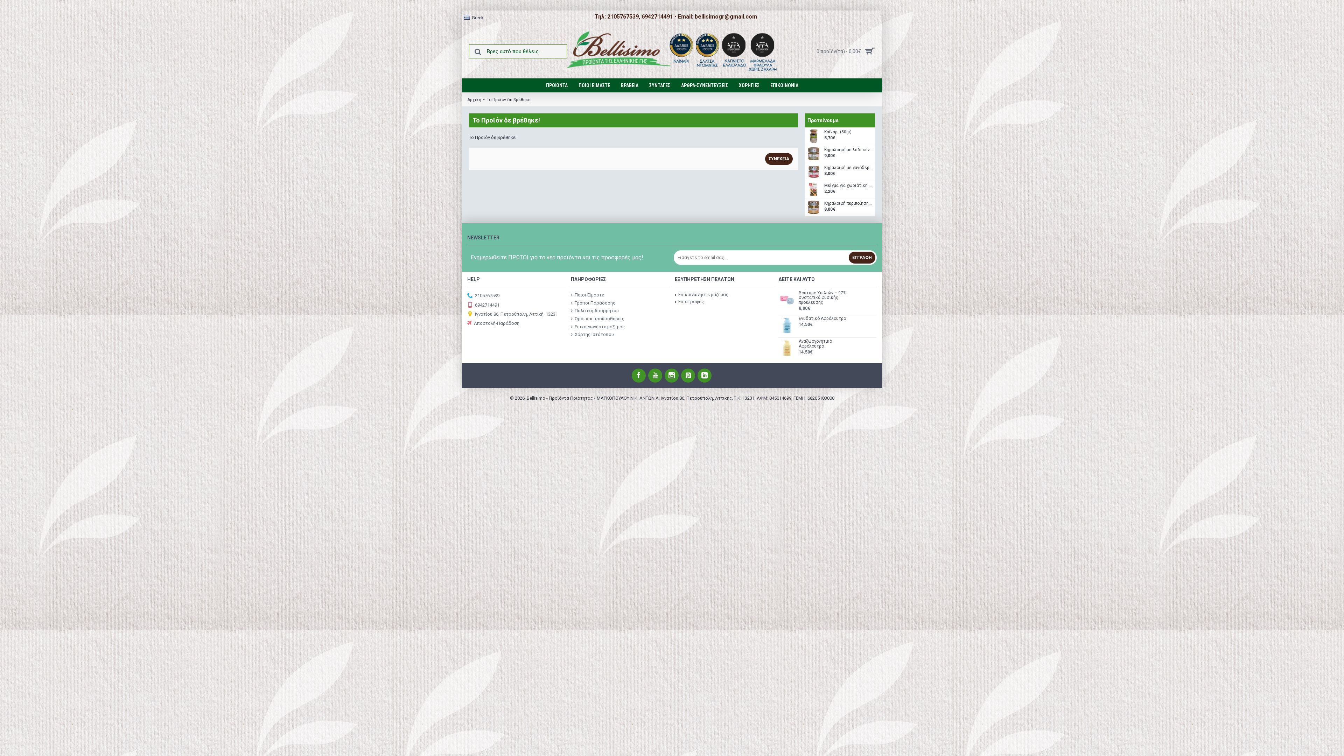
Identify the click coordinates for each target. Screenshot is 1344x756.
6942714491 (487, 304)
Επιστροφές (691, 301)
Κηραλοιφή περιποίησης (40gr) (848, 203)
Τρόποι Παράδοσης (595, 303)
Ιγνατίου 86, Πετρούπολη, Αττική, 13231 (516, 314)
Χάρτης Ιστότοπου (594, 334)
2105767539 (487, 295)
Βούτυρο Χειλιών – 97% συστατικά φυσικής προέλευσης (822, 297)
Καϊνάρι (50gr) (838, 132)
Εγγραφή (862, 257)
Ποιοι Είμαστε (589, 295)
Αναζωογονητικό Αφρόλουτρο (815, 343)
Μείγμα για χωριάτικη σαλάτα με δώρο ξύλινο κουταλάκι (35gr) (848, 185)
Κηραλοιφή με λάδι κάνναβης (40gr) (848, 150)
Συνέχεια (779, 158)
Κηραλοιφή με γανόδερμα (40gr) (848, 168)
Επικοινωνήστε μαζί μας (600, 326)
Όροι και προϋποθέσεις (599, 318)
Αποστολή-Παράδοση (496, 323)
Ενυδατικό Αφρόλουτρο (822, 318)
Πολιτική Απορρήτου (597, 310)
